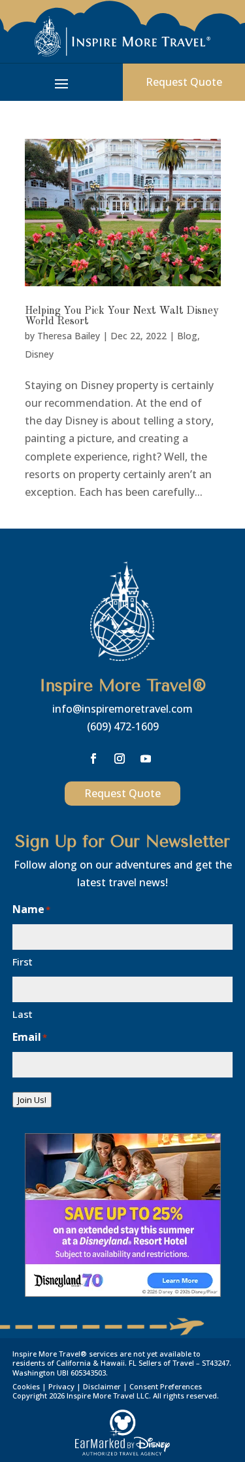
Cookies (26, 1386)
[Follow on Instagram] (119, 758)
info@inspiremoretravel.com (122, 709)
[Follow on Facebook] (93, 758)
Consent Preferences (165, 1386)
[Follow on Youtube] (145, 758)
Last (22, 1014)
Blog (187, 335)
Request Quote (122, 793)
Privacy (61, 1386)
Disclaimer (102, 1386)
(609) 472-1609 (123, 726)
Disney (39, 354)
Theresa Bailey (68, 335)
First (22, 961)
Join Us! (32, 1100)
